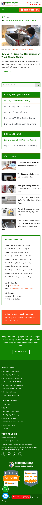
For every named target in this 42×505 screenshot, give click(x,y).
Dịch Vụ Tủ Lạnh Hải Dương (16, 112)
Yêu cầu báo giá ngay (21, 497)
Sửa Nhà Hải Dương (9, 392)
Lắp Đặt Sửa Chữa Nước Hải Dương (20, 146)
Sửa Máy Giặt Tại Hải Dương (12, 388)
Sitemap (4, 501)
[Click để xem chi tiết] (21, 35)
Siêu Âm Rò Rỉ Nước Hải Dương (13, 422)
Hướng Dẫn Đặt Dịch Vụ (10, 418)
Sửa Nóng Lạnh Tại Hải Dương (13, 385)
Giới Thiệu (6, 408)
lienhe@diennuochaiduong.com (21, 288)
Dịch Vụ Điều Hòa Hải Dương (17, 100)
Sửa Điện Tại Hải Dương (11, 375)
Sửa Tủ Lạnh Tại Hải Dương (12, 381)
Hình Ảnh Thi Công (9, 425)
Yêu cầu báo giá (21, 352)
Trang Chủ (6, 404)
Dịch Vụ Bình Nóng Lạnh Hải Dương (20, 124)
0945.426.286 (35, 4)
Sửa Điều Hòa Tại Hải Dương (12, 378)
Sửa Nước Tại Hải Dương (11, 371)
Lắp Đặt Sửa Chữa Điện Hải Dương (20, 140)
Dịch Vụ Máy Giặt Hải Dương (17, 106)
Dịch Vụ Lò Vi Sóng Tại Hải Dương (23, 49)
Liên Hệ (5, 428)
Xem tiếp (5, 72)
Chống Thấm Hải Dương (11, 395)
